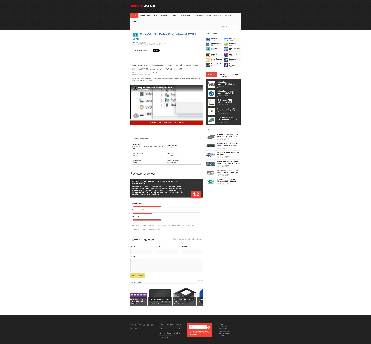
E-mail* (158, 246)
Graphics (177, 333)
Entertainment (175, 329)
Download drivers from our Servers (167, 122)
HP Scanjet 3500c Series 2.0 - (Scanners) (228, 153)
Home (134, 15)
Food (169, 333)
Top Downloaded (162, 15)
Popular (212, 74)
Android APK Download (151, 229)
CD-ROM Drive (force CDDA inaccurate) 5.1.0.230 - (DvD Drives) (227, 120)
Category (228, 15)
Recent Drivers (223, 76)
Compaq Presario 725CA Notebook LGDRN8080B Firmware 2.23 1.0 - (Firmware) (228, 181)
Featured (235, 74)
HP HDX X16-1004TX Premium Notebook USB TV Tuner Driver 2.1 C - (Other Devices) (228, 172)
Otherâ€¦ (152, 44)
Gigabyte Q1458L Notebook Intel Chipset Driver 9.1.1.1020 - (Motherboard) (228, 163)
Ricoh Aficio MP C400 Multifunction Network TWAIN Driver (164, 225)
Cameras (191, 225)
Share (145, 50)
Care (161, 325)
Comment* (134, 256)
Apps (175, 15)
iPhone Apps (223, 336)
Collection (169, 325)
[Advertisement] (205, 6)
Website (184, 246)
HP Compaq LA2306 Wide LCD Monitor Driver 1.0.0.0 (142, 300)
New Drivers (145, 15)
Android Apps (224, 331)
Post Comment (137, 275)
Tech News (185, 15)
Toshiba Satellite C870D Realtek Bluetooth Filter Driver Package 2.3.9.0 (189, 301)
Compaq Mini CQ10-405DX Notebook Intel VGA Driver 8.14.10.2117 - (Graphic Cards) (228, 145)
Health (162, 337)
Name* (132, 246)
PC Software (198, 15)
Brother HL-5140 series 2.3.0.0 (165, 300)
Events (162, 333)
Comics (178, 325)
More (134, 21)
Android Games (214, 15)
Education (163, 329)
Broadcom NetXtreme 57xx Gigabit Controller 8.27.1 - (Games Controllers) (227, 111)
